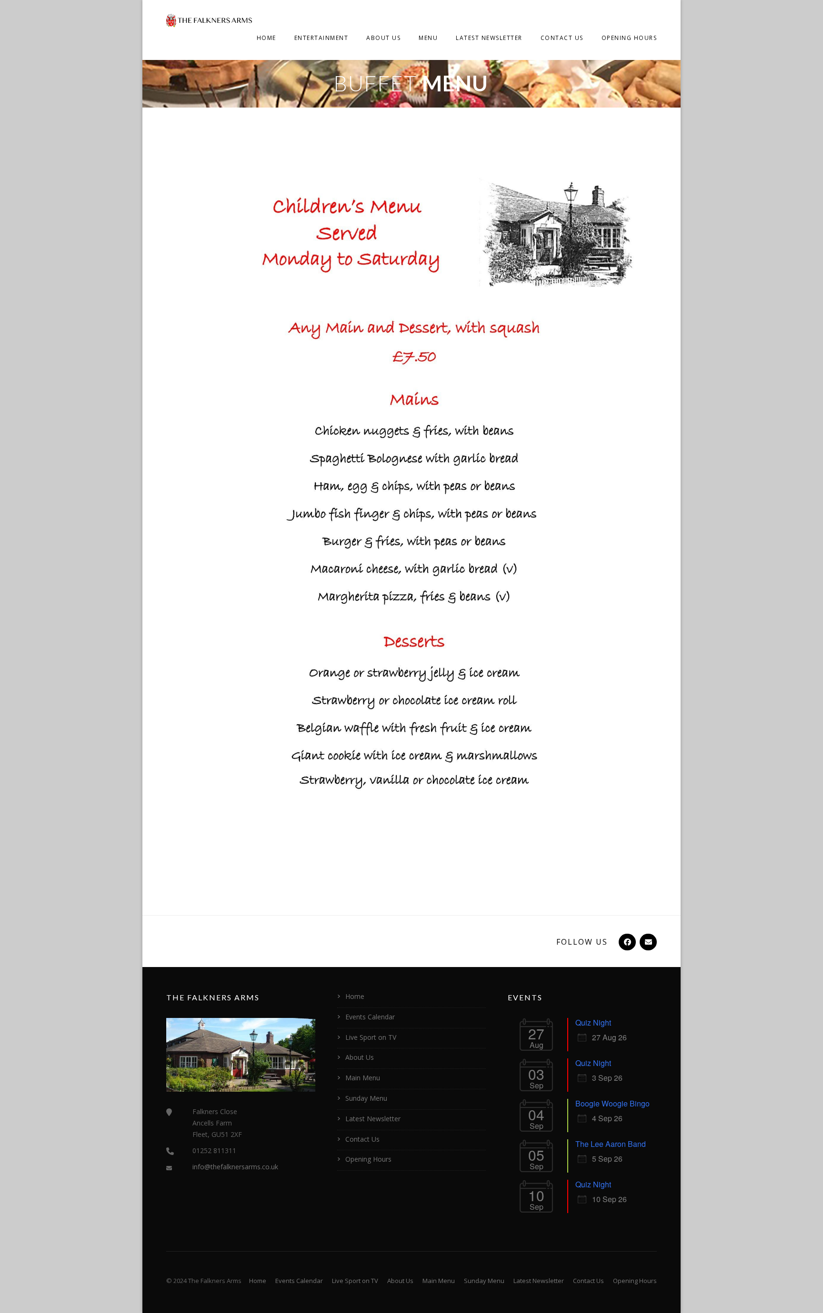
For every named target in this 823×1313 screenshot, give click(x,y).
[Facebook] (626, 942)
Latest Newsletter (489, 38)
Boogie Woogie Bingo (612, 1103)
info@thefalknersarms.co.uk (235, 1166)
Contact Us (562, 38)
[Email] (647, 942)
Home (266, 38)
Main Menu (362, 1077)
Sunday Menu (366, 1098)
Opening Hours (629, 38)
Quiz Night (593, 1022)
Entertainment (321, 38)
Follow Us (582, 942)
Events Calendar (370, 1016)
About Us (383, 38)
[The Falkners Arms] (209, 19)
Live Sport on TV (370, 1037)
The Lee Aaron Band (610, 1143)
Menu (428, 38)
